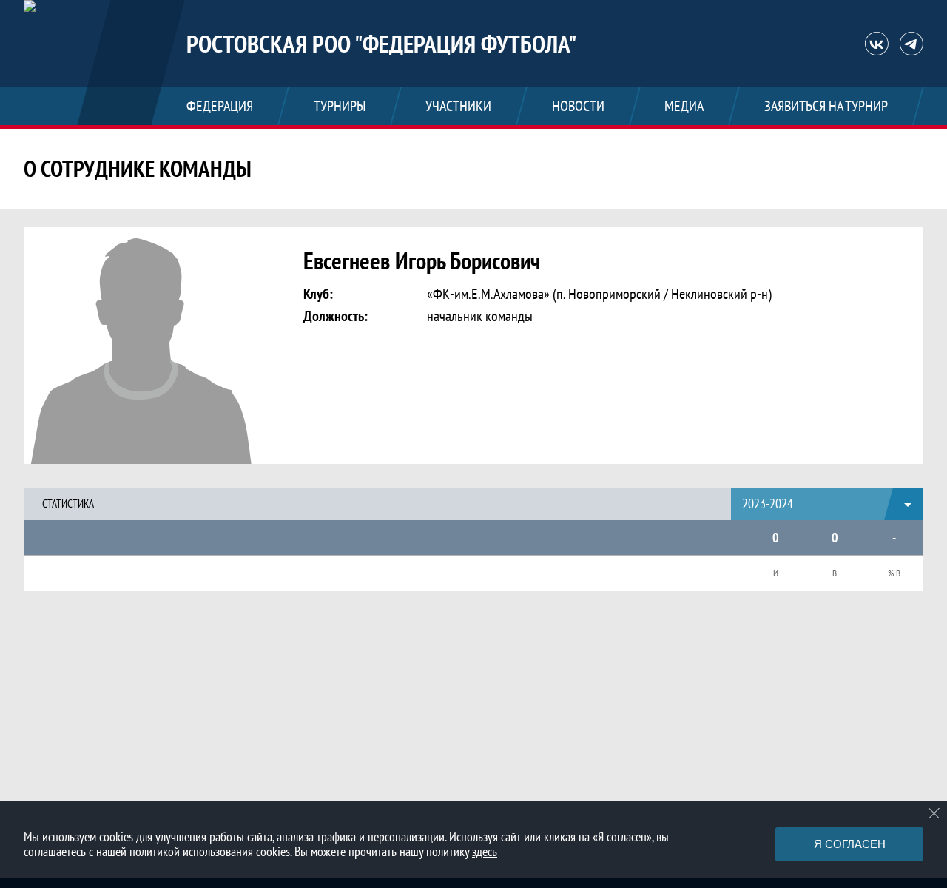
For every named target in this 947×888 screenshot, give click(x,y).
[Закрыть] (934, 813)
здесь (484, 851)
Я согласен (850, 844)
